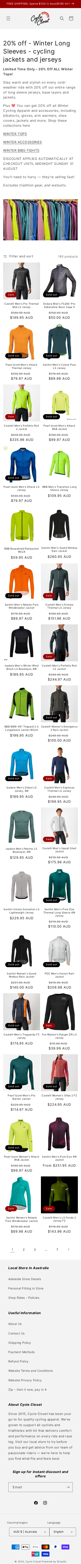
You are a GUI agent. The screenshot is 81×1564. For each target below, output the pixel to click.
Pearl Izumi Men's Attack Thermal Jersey (21, 366)
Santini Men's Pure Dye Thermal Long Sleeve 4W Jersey (59, 912)
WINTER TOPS (15, 134)
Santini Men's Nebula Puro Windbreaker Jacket (22, 606)
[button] (8, 18)
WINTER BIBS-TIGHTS (21, 150)
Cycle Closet (33, 1561)
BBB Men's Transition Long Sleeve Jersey (59, 488)
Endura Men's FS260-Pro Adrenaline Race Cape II (59, 305)
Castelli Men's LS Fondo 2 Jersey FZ (59, 1219)
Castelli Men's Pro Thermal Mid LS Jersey (21, 305)
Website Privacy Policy (25, 1380)
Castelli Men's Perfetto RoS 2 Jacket (21, 427)
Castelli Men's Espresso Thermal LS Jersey (59, 789)
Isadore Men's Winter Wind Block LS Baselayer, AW (22, 667)
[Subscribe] (67, 1487)
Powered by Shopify (54, 1561)
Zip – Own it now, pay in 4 (27, 1389)
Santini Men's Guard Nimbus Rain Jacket (59, 549)
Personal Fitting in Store (26, 1288)
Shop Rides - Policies (23, 1297)
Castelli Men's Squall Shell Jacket (59, 850)
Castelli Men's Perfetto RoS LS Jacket (59, 667)
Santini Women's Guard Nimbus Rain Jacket (21, 975)
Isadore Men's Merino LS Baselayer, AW (21, 850)
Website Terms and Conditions (30, 1370)
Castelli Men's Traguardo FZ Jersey (21, 1036)
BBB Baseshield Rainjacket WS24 (21, 550)
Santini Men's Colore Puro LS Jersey (59, 366)
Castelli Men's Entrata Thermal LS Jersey (59, 606)
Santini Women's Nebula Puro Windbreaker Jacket (21, 1219)
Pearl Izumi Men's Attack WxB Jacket (59, 427)
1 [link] (12, 1249)
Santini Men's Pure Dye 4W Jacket (59, 1158)
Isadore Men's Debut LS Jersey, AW (21, 789)
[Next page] (68, 1249)
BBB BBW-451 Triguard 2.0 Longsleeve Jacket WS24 (22, 728)
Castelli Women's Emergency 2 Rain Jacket (59, 728)
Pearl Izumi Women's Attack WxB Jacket (21, 1158)
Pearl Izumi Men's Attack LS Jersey (21, 488)
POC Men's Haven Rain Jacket (59, 975)
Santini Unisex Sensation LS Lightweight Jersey (21, 911)
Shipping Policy (19, 1342)
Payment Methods (21, 1352)
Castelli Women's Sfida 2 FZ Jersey (59, 1097)
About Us (15, 1324)
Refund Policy (18, 1361)
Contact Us (16, 1333)
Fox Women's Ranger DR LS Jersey (59, 1036)
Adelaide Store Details (24, 1279)
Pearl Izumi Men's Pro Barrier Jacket (22, 1097)
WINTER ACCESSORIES (22, 142)
